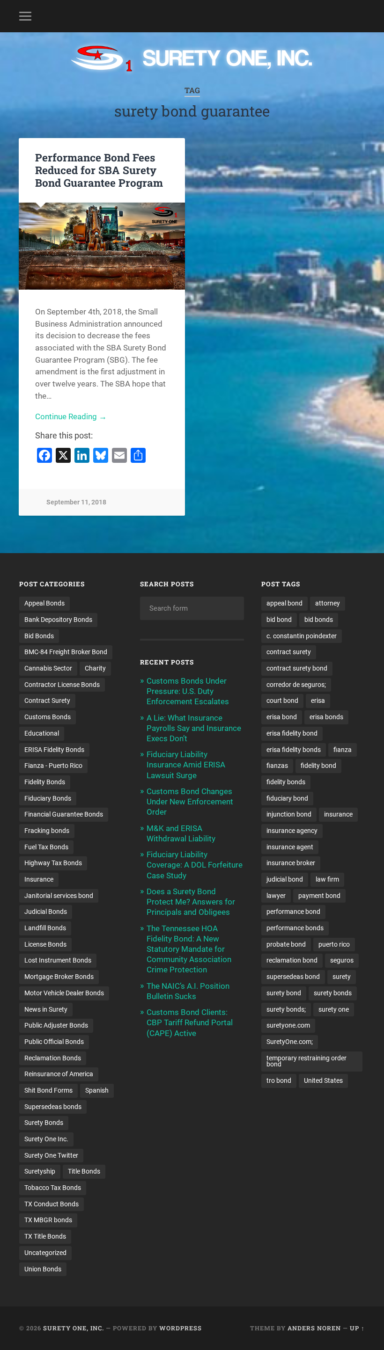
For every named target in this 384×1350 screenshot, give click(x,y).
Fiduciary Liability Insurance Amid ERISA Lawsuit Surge (186, 765)
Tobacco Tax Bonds (52, 1187)
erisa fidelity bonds (293, 749)
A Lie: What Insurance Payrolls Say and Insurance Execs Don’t (194, 728)
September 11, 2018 (76, 502)
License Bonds (45, 944)
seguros (342, 960)
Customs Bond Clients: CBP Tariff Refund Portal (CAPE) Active (190, 1022)
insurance (338, 814)
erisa (318, 700)
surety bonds (333, 993)
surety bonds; (286, 1009)
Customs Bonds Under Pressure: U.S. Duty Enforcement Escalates (188, 691)
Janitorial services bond (58, 895)
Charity (95, 668)
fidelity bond (318, 765)
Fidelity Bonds (44, 782)
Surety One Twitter (51, 1155)
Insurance (38, 879)
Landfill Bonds (45, 928)
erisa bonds (326, 717)
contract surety (288, 652)
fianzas (277, 765)
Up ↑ (357, 1328)
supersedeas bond (293, 976)
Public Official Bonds (54, 1041)
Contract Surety (47, 700)
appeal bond (284, 603)
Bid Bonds (39, 636)
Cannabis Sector (48, 668)
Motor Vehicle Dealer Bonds (64, 993)
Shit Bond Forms (48, 1090)
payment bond (319, 895)
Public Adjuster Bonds (56, 1025)
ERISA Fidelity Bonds (54, 749)
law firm (327, 879)
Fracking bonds (46, 830)
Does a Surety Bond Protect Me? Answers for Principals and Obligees (191, 902)
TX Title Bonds (45, 1236)
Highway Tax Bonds (53, 863)
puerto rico (334, 944)
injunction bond (288, 814)
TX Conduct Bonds (51, 1204)
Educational (41, 733)
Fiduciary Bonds (47, 798)
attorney (327, 603)
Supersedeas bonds (52, 1106)
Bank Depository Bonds (58, 619)
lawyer (276, 895)
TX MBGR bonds (48, 1220)
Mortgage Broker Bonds (59, 976)
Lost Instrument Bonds (57, 960)
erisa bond (281, 717)
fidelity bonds (285, 782)
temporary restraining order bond (306, 1061)
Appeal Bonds (44, 603)
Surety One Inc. (46, 1139)
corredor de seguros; (296, 684)
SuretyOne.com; (289, 1041)
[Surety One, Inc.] (192, 59)
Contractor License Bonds (62, 684)
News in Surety (45, 1009)
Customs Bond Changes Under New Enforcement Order (190, 802)
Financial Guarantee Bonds (63, 814)
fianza (342, 749)
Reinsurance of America (58, 1074)
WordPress (180, 1328)
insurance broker (290, 863)
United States (323, 1080)
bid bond (279, 619)
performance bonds (295, 928)
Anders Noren (314, 1328)
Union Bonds (42, 1269)
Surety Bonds (43, 1122)
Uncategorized (45, 1252)
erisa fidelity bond (292, 733)
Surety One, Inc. (73, 1328)
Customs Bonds (47, 717)
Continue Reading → (71, 416)
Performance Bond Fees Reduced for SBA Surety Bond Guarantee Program (99, 170)
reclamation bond (292, 960)
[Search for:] (192, 608)
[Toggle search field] (359, 16)
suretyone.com (288, 1025)
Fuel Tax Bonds (46, 847)
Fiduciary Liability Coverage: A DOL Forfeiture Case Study (195, 865)
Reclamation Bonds (52, 1058)
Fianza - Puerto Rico (53, 765)
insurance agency (292, 830)
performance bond (293, 911)
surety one (333, 1009)
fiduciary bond (287, 798)
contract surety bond (296, 668)
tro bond (278, 1080)
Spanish (97, 1090)
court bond (282, 700)
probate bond (286, 944)
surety (341, 976)
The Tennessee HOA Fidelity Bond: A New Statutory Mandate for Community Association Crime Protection (189, 949)
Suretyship (39, 1171)
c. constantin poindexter (301, 636)
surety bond (283, 993)
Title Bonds (84, 1171)
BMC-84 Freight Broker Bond (65, 652)
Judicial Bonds (45, 911)
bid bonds (318, 619)
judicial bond (284, 879)
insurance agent (289, 847)
